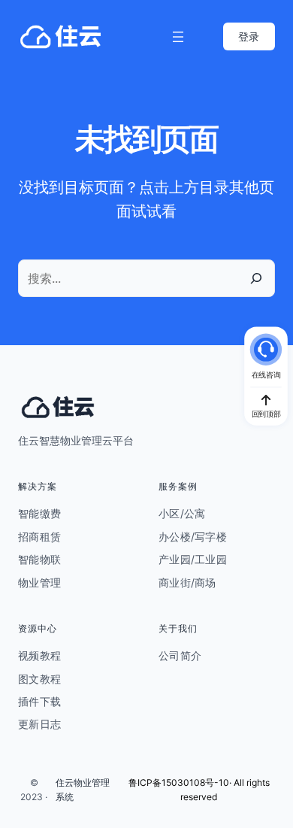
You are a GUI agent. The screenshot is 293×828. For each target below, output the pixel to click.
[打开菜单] (178, 37)
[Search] (256, 278)
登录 (248, 36)
